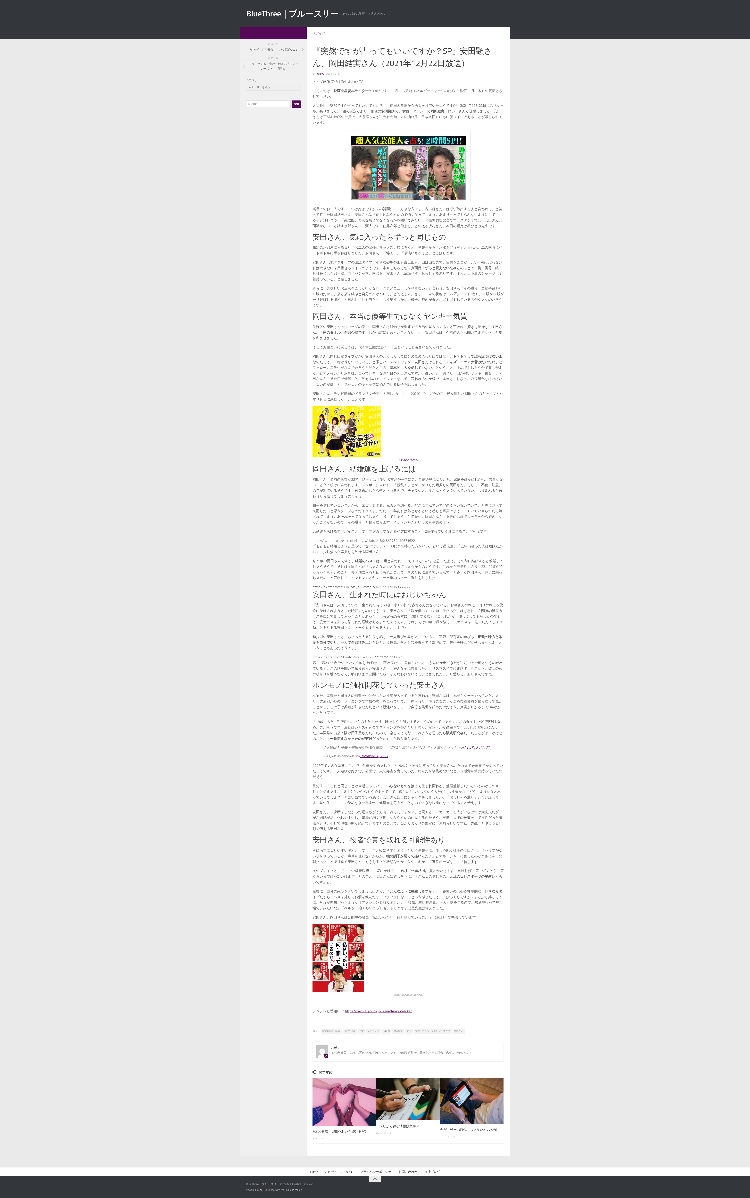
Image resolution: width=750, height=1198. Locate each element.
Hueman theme (293, 1189)
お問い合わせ (407, 1172)
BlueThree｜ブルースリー (292, 14)
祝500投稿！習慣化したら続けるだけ (340, 1131)
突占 (409, 1031)
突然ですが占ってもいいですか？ (432, 1031)
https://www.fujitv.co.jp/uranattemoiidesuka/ (378, 1011)
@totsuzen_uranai (331, 1031)
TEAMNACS (349, 1031)
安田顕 (386, 1031)
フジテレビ (373, 1031)
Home (314, 1172)
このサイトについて (339, 1172)
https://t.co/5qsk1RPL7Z (471, 748)
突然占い (458, 1031)
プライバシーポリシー (375, 1172)
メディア (318, 33)
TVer (361, 1031)
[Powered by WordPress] (261, 1190)
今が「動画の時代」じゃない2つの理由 (469, 1130)
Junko (320, 73)
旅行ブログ (432, 1172)
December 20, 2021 (374, 756)
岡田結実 (398, 1031)
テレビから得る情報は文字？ (397, 1126)
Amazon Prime (408, 459)
